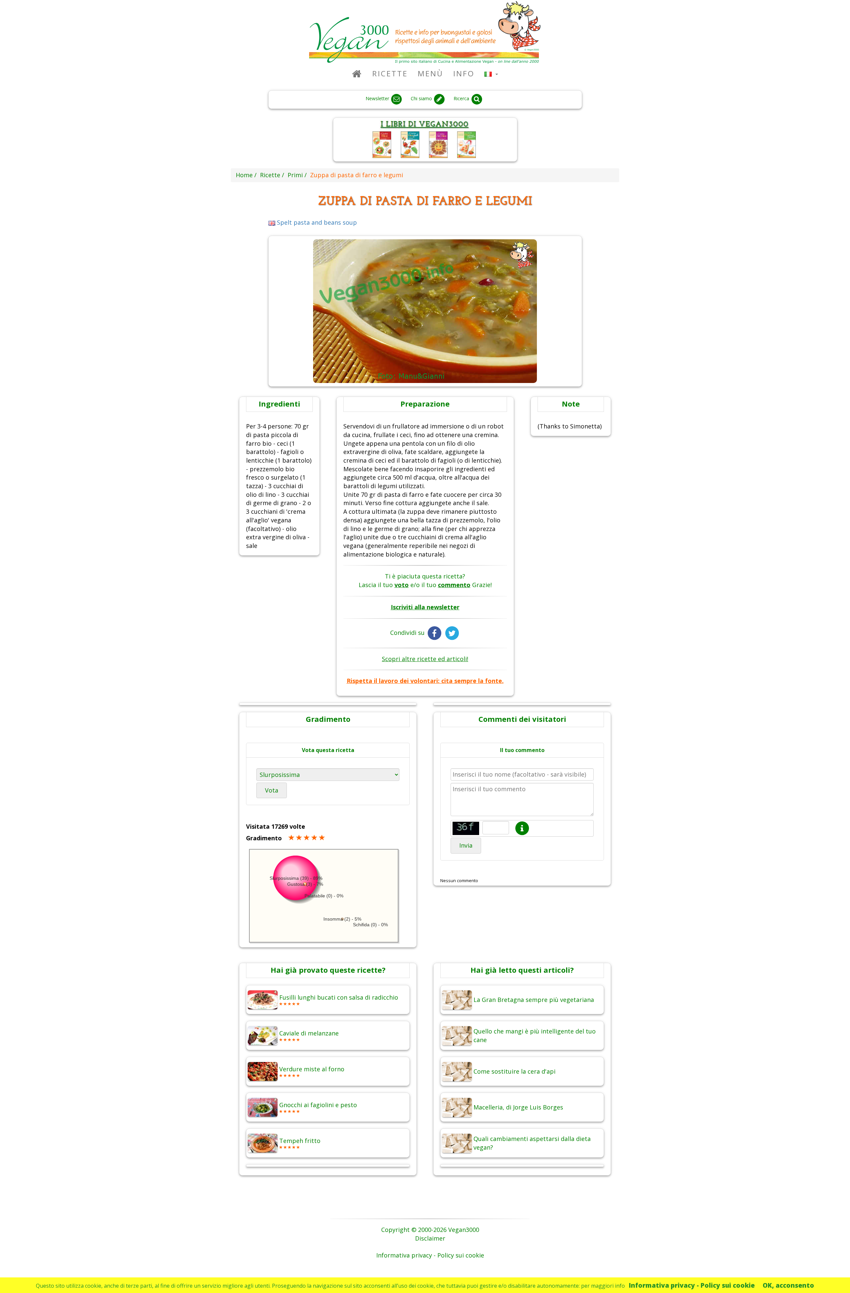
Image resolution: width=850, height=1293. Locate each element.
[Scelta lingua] (491, 73)
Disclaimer (430, 1238)
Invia (465, 845)
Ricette (390, 73)
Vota (271, 790)
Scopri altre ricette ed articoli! (425, 659)
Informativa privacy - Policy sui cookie (692, 1285)
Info (463, 73)
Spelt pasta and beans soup (316, 222)
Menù (430, 73)
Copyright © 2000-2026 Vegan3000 (430, 1230)
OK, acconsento (788, 1285)
